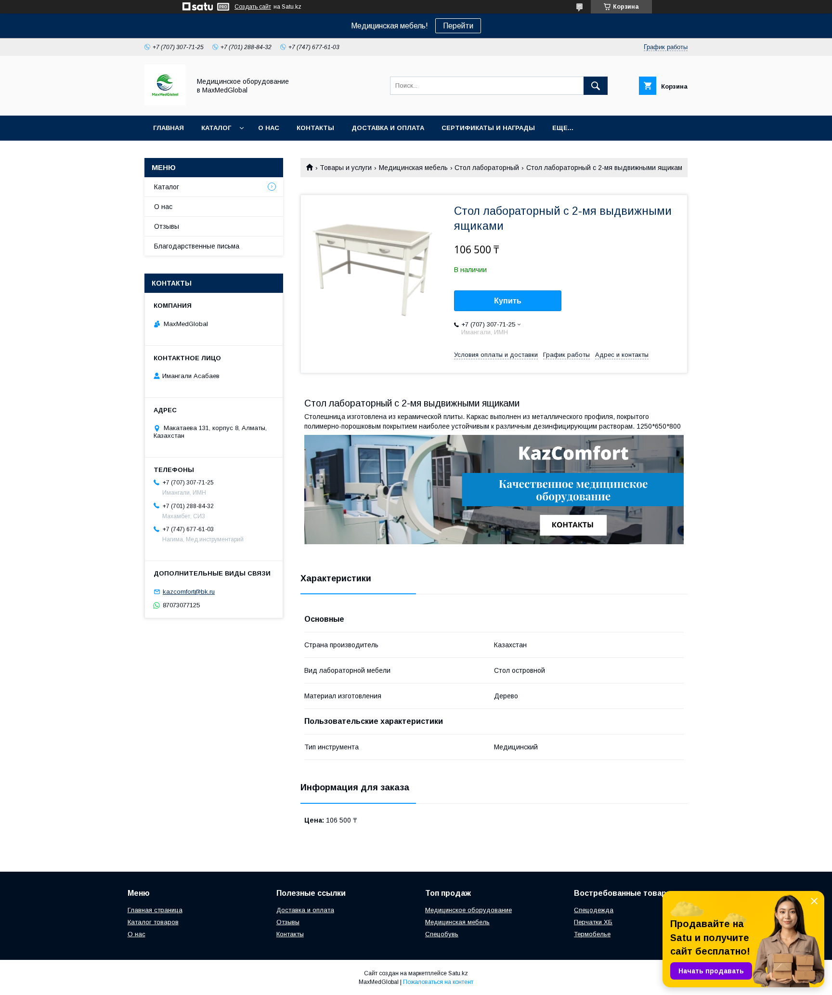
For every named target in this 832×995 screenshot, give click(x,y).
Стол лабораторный (487, 167)
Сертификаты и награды (488, 127)
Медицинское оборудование (468, 910)
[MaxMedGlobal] (164, 103)
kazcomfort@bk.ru (189, 591)
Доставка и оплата (387, 127)
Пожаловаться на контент (438, 982)
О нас (268, 127)
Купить (507, 301)
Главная (168, 127)
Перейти (458, 26)
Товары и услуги (346, 167)
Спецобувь (441, 934)
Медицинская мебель (413, 167)
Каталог (216, 127)
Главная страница (155, 910)
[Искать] (596, 86)
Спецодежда (593, 910)
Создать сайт (252, 6)
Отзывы (166, 226)
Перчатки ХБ (593, 922)
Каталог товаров (153, 922)
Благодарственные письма (196, 246)
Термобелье (592, 934)
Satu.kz (458, 973)
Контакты (315, 127)
